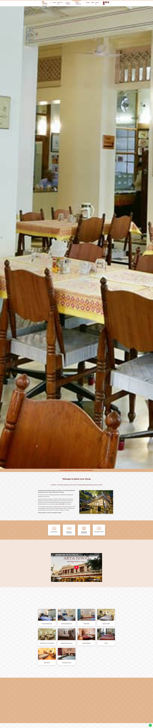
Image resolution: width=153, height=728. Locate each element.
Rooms (54, 2)
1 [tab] (70, 587)
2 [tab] (72, 587)
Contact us (97, 3)
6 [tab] (79, 587)
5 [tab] (77, 587)
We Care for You (60, 3)
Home (50, 2)
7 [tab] (81, 587)
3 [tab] (73, 587)
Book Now (76, 579)
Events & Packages (68, 3)
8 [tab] (82, 587)
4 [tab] (75, 587)
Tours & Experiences (78, 3)
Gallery (92, 2)
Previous (2, 297)
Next (151, 297)
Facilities (88, 2)
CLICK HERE (61, 624)
